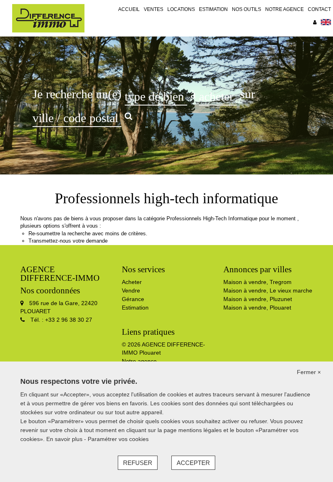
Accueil (129, 9)
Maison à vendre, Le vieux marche (267, 290)
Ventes (153, 9)
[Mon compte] (315, 22)
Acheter (132, 282)
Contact (319, 9)
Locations (181, 9)
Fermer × (309, 372)
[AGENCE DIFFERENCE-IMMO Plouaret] (48, 18)
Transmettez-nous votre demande (68, 241)
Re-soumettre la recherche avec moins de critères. (87, 233)
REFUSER (137, 462)
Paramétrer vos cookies (118, 439)
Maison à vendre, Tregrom (257, 282)
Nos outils (246, 9)
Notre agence (284, 9)
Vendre (131, 290)
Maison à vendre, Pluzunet (257, 299)
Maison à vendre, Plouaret (257, 307)
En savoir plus (65, 439)
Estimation (213, 9)
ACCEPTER (193, 462)
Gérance (133, 299)
